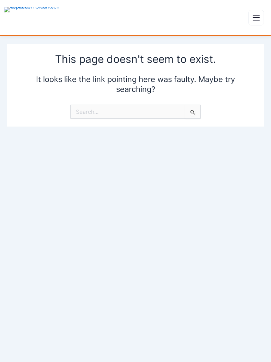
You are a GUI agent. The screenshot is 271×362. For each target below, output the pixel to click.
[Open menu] (256, 17)
